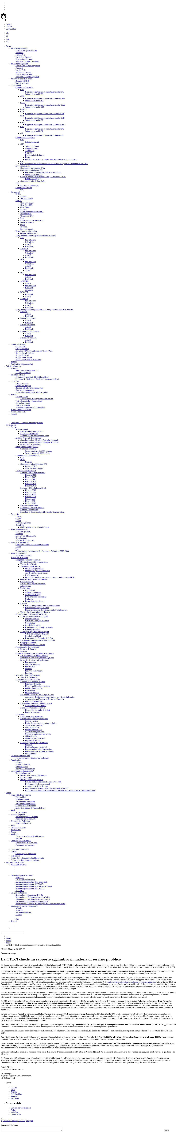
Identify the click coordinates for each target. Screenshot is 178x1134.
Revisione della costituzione (35, 597)
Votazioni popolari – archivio (26, 817)
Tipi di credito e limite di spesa (36, 573)
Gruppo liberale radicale (24, 353)
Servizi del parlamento (28, 677)
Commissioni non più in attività (27, 455)
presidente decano (32, 619)
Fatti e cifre (15, 514)
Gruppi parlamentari (18, 344)
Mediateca (15, 834)
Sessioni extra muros (28, 449)
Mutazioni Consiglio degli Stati (27, 77)
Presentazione (30, 240)
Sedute (18, 521)
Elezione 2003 (30, 477)
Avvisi (13, 832)
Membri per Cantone (23, 57)
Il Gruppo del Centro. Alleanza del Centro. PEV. (34, 351)
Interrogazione (30, 662)
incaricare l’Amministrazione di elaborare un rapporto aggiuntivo (131, 982)
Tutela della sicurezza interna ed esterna (35, 612)
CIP (21, 133)
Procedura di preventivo (34, 568)
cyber (22, 225)
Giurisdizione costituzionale (35, 706)
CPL (22, 190)
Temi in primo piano (18, 827)
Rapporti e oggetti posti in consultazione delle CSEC (45, 124)
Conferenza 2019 (27, 216)
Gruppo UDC (20, 346)
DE (7, 33)
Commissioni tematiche (24, 87)
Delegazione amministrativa (26, 231)
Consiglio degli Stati (33, 636)
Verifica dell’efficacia (28, 564)
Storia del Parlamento (19, 553)
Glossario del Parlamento (20, 756)
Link (22, 218)
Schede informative (22, 764)
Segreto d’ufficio (31, 721)
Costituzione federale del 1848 (36, 786)
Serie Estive (15, 856)
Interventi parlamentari (33, 701)
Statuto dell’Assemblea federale (27, 679)
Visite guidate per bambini (25, 804)
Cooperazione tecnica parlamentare (24, 906)
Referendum (30, 690)
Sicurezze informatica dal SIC (31, 212)
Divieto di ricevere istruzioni (36, 747)
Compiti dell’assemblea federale (27, 560)
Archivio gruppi (21, 429)
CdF (22, 140)
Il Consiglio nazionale (19, 48)
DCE (22, 259)
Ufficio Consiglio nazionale (26, 50)
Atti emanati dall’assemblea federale (34, 656)
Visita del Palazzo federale (21, 795)
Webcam (18, 838)
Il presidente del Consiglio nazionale (39, 627)
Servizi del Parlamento (19, 529)
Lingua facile (11, 29)
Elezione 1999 (30, 475)
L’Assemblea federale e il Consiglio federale (37, 695)
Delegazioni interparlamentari (22, 875)
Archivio (14, 427)
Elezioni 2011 (30, 501)
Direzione (19, 534)
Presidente (19, 53)
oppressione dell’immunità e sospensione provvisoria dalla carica (49, 697)
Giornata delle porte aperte (25, 806)
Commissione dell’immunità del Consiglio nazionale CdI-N (43, 177)
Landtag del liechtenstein (29, 331)
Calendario (29, 242)
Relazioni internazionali (15, 862)
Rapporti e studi (21, 767)
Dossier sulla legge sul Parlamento (33, 775)
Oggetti (18, 518)
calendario (29, 290)
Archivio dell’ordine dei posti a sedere (34, 436)
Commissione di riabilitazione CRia (33, 464)
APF (22, 238)
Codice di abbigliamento (34, 732)
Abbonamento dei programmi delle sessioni (36, 399)
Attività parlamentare (14, 366)
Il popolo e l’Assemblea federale (32, 682)
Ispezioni (23, 227)
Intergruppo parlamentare (25, 769)
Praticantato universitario (24, 845)
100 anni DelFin (26, 198)
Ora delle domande (32, 664)
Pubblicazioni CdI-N (33, 179)
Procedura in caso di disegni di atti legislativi (37, 658)
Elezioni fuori (30, 492)
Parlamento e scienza (23, 555)
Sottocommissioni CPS (34, 131)
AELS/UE (24, 249)
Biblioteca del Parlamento (20, 821)
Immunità (28, 745)
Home (8, 938)
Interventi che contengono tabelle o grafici (31, 392)
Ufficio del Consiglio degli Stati (27, 66)
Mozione (28, 669)
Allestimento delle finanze (30, 566)
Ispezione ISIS (25, 214)
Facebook (14, 1121)
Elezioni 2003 (30, 497)
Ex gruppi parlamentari (29, 434)
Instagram (29, 1121)
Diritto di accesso (27, 222)
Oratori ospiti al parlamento (25, 854)
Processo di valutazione (29, 185)
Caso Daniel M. (26, 205)
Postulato (28, 673)
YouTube (21, 1121)
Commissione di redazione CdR (32, 181)
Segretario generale (22, 531)
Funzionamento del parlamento (27, 647)
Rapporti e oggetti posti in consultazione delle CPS (44, 129)
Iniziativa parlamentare (34, 671)
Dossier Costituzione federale (31, 780)
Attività (28, 244)
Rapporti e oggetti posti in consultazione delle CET (44, 118)
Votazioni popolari (18, 814)
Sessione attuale (21, 397)
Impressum (15, 1096)
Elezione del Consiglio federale (37, 608)
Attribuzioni (29, 151)
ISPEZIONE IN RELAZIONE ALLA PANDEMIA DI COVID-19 (51, 159)
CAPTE (23, 109)
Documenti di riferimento (34, 155)
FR (7, 35)
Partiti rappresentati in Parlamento (28, 360)
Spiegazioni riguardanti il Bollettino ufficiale (32, 377)
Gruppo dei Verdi (22, 355)
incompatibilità (30, 753)
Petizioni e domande (33, 684)
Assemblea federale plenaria (21, 79)
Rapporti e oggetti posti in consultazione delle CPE (44, 92)
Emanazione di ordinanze (35, 601)
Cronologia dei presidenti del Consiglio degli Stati (39, 442)
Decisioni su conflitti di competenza (34, 562)
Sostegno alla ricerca (23, 823)
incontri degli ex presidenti (30, 444)
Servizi (8, 793)
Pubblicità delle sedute (33, 688)
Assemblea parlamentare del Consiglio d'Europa (33, 886)
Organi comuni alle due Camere (32, 645)
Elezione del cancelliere (29, 510)
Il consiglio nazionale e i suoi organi (34, 616)
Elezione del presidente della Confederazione (42, 605)
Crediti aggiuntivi (32, 575)
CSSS (22, 103)
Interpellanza (30, 666)
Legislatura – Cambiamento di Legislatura (27, 423)
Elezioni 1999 (30, 494)
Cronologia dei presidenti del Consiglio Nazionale (39, 440)
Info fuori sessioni (22, 799)
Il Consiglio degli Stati (19, 64)
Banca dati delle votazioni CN (27, 370)
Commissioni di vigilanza (25, 138)
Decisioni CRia (31, 466)
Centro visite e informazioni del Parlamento (27, 858)
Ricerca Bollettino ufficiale (21, 410)
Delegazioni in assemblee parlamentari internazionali (35, 235)
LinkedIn (6, 1121)
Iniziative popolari (32, 693)
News (13, 825)
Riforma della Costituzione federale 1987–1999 (43, 782)
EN (7, 41)
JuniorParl (14, 1112)
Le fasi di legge (26, 777)
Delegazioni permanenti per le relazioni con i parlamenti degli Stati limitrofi (44, 309)
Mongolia (19, 910)
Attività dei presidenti (19, 864)
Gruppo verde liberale (23, 357)
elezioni (14, 414)
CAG (22, 96)
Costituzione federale (33, 592)
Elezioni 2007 (30, 499)
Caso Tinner (25, 207)
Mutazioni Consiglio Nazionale (27, 61)
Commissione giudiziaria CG (31, 170)
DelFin (18, 194)
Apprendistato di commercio (26, 843)
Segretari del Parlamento (24, 540)
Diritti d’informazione (33, 730)
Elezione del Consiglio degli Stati (33, 488)
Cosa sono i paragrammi (24, 390)
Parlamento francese (28, 318)
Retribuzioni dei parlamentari (22, 364)
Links (27, 157)
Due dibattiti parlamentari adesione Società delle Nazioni (46, 788)
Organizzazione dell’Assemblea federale (30, 614)
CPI (21, 161)
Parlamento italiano (27, 325)
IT (7, 37)
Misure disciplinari (32, 727)
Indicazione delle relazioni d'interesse (39, 751)
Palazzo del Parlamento (19, 542)
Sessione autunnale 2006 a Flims (37, 453)
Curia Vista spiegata (23, 386)
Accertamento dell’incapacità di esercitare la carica (44, 699)
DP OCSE (24, 292)
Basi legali (29, 246)
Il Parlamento (11, 425)
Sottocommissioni (32, 142)
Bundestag (24, 312)
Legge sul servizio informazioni (32, 220)
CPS (22, 127)
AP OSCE (24, 299)
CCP (22, 457)
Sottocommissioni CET (34, 120)
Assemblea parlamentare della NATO (29, 888)
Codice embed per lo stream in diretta (34, 527)
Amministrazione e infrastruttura (27, 675)
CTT (22, 111)
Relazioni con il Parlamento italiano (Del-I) (31, 902)
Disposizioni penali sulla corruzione (38, 749)
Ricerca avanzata (21, 83)
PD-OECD (19, 891)
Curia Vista (15, 381)
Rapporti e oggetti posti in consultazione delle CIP (44, 135)
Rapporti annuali (26, 229)
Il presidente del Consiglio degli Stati (39, 638)
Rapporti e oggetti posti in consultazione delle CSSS (45, 105)
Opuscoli (18, 762)
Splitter (18, 547)
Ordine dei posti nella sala (35, 738)
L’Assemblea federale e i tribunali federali (36, 703)
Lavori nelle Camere (28, 649)
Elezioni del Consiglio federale (32, 508)
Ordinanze (29, 599)
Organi (8, 46)
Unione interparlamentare (25, 880)
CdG (22, 144)
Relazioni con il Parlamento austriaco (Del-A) (32, 897)
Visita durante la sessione (25, 801)
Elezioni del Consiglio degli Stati (37, 710)
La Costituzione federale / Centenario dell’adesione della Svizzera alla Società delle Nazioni (60, 790)
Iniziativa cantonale (32, 712)
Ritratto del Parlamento (19, 558)
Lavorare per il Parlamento (25, 536)
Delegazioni (15, 192)
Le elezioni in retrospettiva (25, 471)
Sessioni (14, 394)
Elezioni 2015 (30, 503)
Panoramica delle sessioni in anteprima (30, 407)
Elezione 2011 (30, 481)
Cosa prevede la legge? (34, 468)
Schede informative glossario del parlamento (32, 758)
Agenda (14, 1092)
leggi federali (30, 590)
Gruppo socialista (22, 349)
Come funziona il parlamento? (22, 771)
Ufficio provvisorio (32, 629)
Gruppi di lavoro (31, 148)
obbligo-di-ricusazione (33, 725)
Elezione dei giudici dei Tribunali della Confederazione (46, 610)
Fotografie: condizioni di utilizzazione (29, 836)
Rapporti (28, 153)
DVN (22, 460)
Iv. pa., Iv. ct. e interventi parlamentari (34, 660)
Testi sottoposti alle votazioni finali (28, 401)
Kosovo (18, 915)
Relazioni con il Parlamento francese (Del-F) (32, 899)
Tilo (17, 549)
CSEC (22, 122)
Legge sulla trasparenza (20, 849)
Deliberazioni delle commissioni (37, 784)
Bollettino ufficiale (18, 375)
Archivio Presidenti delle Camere (28, 438)
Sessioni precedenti (22, 403)
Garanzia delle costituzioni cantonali (34, 579)
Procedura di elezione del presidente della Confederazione (42, 512)
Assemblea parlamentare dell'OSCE (29, 884)
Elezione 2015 (30, 484)
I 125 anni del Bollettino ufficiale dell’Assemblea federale (37, 379)
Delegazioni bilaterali (19, 893)
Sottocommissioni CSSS (34, 107)
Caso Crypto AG (26, 203)
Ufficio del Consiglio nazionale (37, 621)
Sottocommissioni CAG (34, 101)
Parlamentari (20, 714)
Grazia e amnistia (27, 582)
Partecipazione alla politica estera (33, 584)
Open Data (19, 525)
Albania (18, 908)
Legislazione (25, 588)
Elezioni (23, 603)
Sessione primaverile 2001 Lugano (38, 451)
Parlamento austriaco (28, 338)
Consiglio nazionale (32, 625)
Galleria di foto (16, 1094)
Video (27, 270)
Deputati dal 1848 (22, 81)
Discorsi (14, 851)
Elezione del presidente (29, 505)
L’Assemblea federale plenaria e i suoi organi (37, 640)
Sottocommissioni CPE (34, 94)
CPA (17, 183)
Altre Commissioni (22, 166)
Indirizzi (14, 362)
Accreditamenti (21, 812)
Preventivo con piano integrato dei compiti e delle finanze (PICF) (50, 577)
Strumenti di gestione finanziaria (37, 571)
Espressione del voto (33, 740)
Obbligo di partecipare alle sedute (38, 734)
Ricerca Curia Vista (18, 412)
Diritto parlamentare (23, 773)
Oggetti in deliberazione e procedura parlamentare (34, 653)
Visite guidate (20, 797)
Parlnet (8, 24)
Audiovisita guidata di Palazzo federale (30, 808)
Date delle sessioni (22, 405)
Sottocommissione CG (33, 175)
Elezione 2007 (30, 479)
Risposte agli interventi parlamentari (29, 388)
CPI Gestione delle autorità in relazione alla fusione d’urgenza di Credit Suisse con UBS (54, 164)
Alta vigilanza (25, 586)
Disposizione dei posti (23, 59)
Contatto (9, 26)
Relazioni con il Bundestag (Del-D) (29, 895)
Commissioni (16, 85)
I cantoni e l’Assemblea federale (32, 708)
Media (13, 810)
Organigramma (21, 538)
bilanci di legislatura (23, 523)
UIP (21, 272)
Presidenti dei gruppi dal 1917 (31, 431)
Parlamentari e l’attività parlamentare (34, 719)
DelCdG (18, 201)
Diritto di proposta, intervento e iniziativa (40, 723)
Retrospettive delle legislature (26, 447)
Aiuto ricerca (16, 830)
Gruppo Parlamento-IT (29, 233)
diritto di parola (31, 736)
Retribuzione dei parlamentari (31, 716)
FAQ (17, 919)
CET (22, 116)
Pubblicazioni (16, 760)
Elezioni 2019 (30, 490)
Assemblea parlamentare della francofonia (31, 882)
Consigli (18, 516)
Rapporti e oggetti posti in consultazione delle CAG (45, 98)
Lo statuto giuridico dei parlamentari (34, 743)
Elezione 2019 (30, 486)
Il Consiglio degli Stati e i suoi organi (34, 632)
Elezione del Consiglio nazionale (32, 473)
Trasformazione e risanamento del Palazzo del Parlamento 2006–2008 (42, 551)
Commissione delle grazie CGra (32, 168)
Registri (14, 921)
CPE (22, 90)
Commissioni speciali (23, 188)
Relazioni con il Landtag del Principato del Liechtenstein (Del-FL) (40, 904)
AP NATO (24, 281)
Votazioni (14, 368)
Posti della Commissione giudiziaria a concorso (43, 172)
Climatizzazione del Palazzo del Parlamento (32, 545)
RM (7, 39)
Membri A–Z (20, 55)
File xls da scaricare (23, 373)
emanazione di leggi (32, 595)
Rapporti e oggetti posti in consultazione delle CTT (44, 114)
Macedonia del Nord (23, 912)
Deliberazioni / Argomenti (25, 819)
